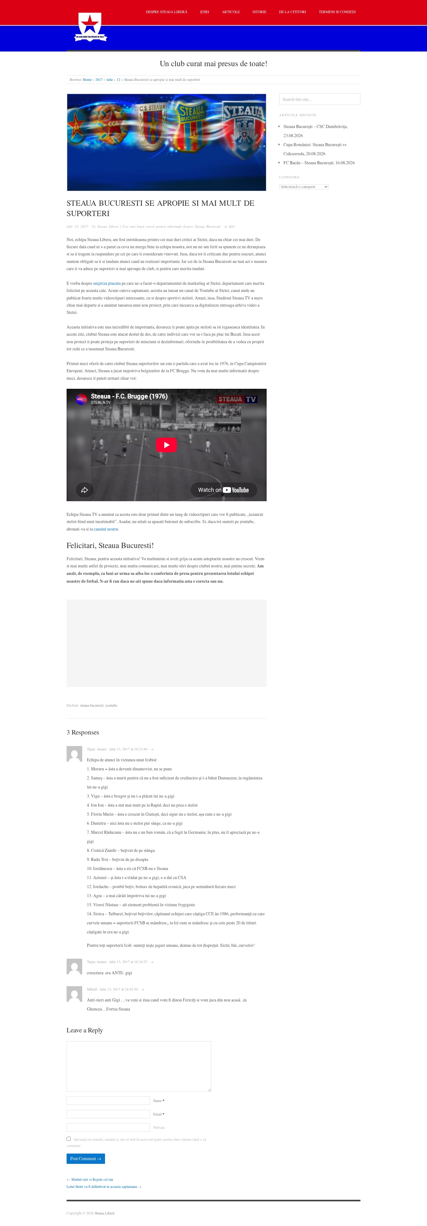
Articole (231, 11)
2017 (99, 79)
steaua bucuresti (91, 705)
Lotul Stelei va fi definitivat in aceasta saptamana (102, 1186)
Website (159, 1127)
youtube (111, 705)
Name (158, 1100)
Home (87, 79)
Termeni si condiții (337, 11)
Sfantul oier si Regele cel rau (92, 1179)
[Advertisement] (167, 643)
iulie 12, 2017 (77, 226)
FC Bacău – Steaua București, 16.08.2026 (319, 163)
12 (118, 79)
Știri (204, 11)
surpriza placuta (107, 283)
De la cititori (292, 11)
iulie (110, 79)
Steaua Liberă (104, 1213)
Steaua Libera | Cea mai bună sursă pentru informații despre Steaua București (158, 226)
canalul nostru (106, 529)
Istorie (259, 11)
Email (158, 1114)
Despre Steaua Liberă (166, 11)
